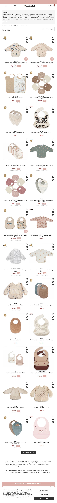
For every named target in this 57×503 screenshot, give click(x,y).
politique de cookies (22, 497)
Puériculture (10, 25)
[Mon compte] (48, 6)
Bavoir (30, 25)
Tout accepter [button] (44, 498)
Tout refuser (44, 494)
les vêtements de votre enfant (36, 14)
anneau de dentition (27, 17)
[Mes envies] (51, 6)
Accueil (4, 25)
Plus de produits (28, 452)
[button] (6, 6)
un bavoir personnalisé (37, 464)
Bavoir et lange (23, 25)
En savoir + (5, 21)
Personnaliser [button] (44, 491)
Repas (16, 25)
